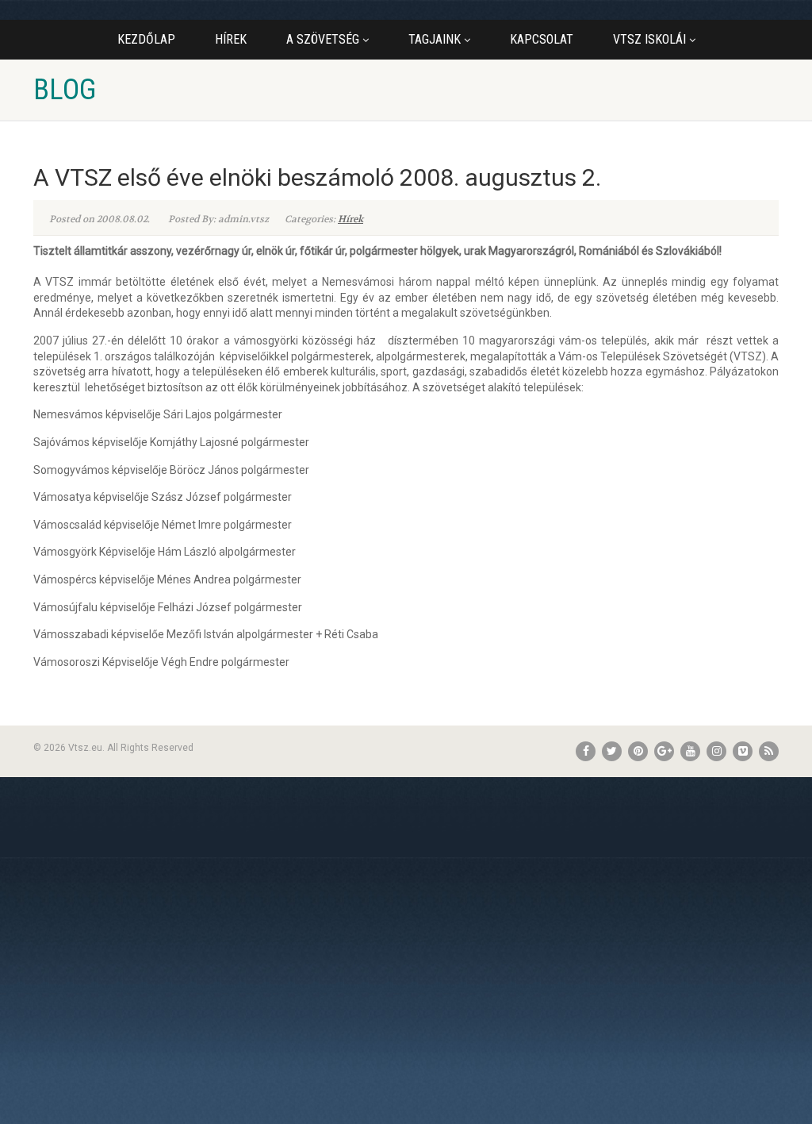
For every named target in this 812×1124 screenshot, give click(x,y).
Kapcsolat (541, 39)
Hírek (231, 39)
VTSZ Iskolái (649, 39)
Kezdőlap (146, 39)
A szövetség (322, 39)
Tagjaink (434, 39)
